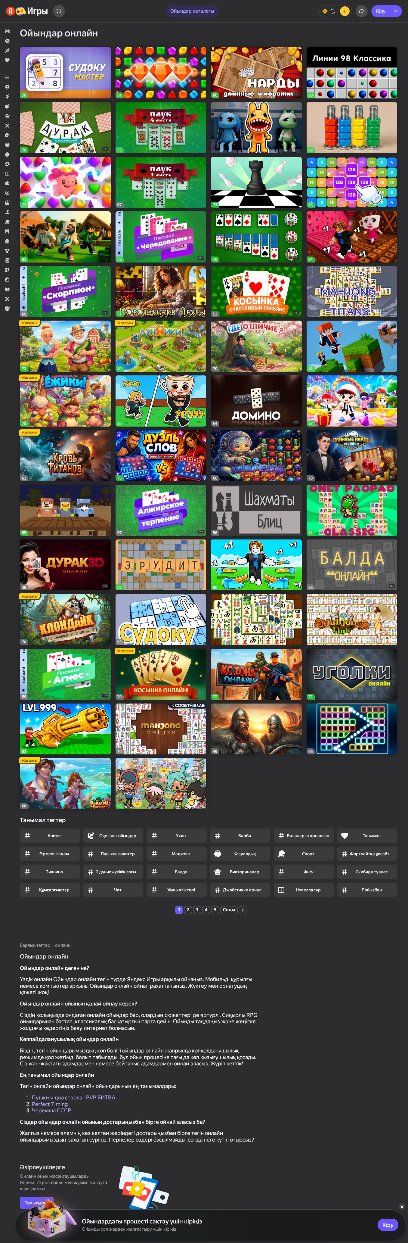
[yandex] (27, 11)
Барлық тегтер (35, 945)
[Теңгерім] (335, 11)
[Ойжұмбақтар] (7, 183)
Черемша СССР (51, 1110)
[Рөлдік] (7, 202)
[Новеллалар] (7, 174)
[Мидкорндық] (7, 164)
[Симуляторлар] (7, 212)
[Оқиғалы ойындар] (7, 193)
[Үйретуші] (7, 289)
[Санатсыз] (7, 77)
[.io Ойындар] (7, 87)
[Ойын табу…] (59, 11)
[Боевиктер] (7, 106)
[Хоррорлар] (7, 241)
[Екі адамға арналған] (7, 125)
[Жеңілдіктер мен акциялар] (7, 41)
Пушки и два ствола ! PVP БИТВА (73, 1097)
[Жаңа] (7, 50)
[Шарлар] (7, 251)
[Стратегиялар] (7, 231)
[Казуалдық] (7, 145)
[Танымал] (7, 60)
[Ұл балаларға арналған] (7, 308)
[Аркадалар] (7, 96)
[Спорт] (7, 222)
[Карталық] (7, 154)
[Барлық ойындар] (7, 31)
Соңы (229, 909)
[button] (7, 31)
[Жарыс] (7, 135)
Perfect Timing (50, 1104)
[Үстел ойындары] (7, 299)
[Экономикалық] (7, 260)
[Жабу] (402, 1206)
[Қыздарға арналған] (7, 279)
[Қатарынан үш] (7, 270)
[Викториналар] (7, 116)
